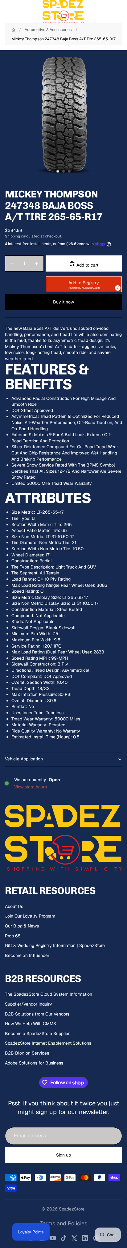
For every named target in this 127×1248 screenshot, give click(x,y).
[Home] (13, 30)
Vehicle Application (24, 759)
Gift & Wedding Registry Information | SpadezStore (55, 945)
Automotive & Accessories (48, 29)
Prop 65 (13, 936)
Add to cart (86, 265)
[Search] (20, 12)
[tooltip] (118, 288)
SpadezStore (71, 1209)
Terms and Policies (63, 1223)
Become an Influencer (27, 955)
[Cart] (119, 12)
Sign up (63, 1155)
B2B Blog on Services (27, 1053)
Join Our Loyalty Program (30, 916)
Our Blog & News (22, 926)
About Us (14, 906)
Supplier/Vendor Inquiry (28, 1004)
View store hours (30, 786)
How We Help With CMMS (30, 1023)
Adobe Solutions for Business (34, 1063)
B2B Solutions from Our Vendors (37, 1014)
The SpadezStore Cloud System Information (48, 994)
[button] (84, 284)
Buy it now (63, 302)
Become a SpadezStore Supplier (37, 1033)
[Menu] (7, 12)
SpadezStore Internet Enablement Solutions (48, 1043)
